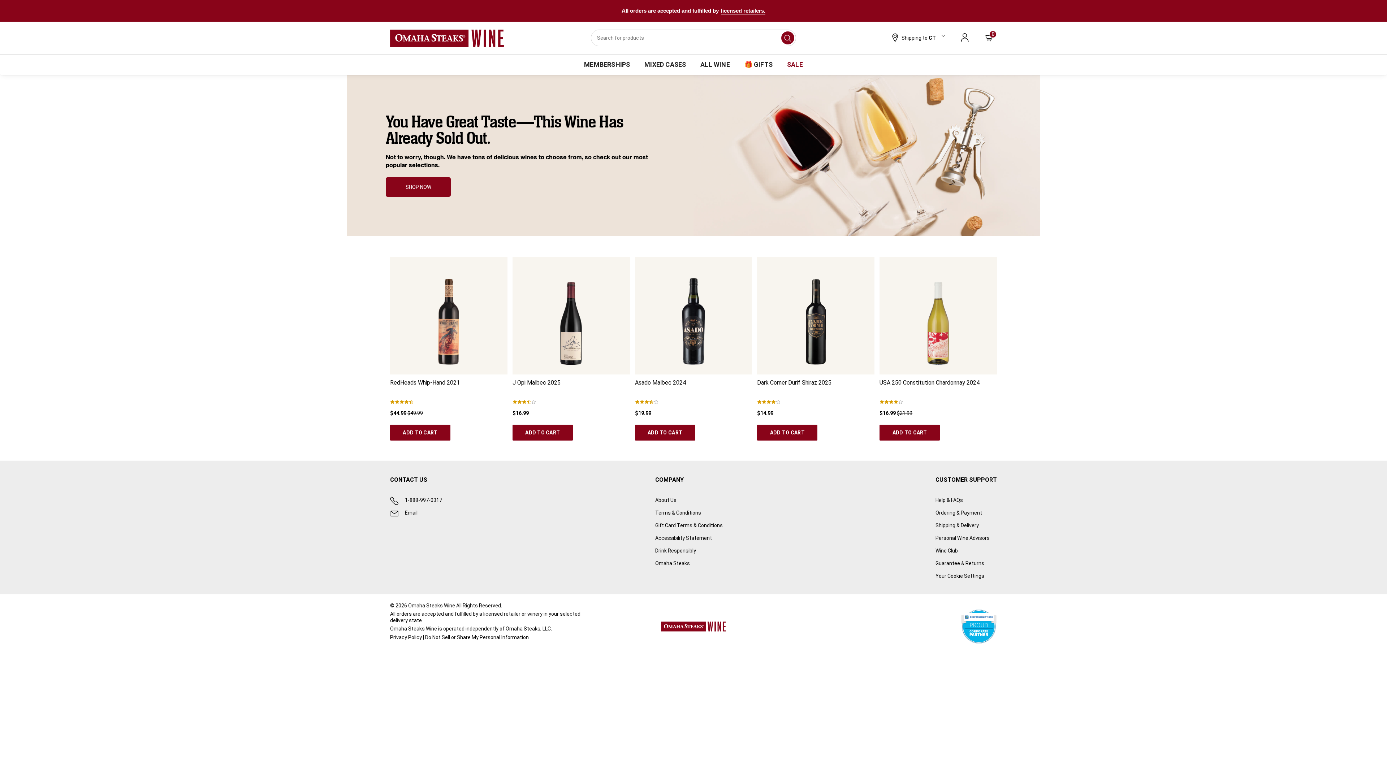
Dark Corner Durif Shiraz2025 (794, 382)
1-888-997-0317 (423, 500)
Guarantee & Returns (960, 563)
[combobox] (693, 38)
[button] (917, 38)
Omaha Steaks (672, 563)
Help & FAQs (949, 500)
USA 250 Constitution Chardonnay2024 (930, 382)
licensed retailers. (743, 11)
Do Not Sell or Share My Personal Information (477, 637)
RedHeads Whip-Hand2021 (425, 382)
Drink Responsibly (675, 551)
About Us (666, 500)
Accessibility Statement (683, 538)
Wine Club (947, 551)
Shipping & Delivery (957, 525)
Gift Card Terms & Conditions (689, 525)
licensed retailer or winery (513, 614)
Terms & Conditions (678, 513)
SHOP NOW (418, 187)
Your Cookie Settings (960, 576)
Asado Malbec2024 (660, 382)
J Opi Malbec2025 (537, 382)
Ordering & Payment (959, 513)
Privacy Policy (406, 637)
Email (411, 513)
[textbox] (518, 141)
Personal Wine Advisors (963, 538)
